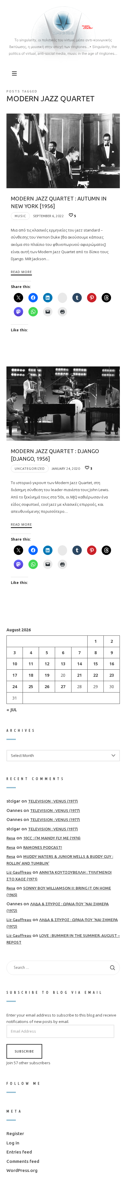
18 (30, 675)
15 (95, 663)
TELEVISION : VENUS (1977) (53, 801)
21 (79, 675)
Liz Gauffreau (18, 872)
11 (30, 663)
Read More (21, 272)
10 (14, 663)
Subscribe (24, 1051)
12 (47, 663)
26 (47, 686)
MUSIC (20, 216)
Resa (10, 838)
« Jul (11, 709)
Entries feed (19, 1151)
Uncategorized (30, 468)
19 (47, 675)
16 (111, 663)
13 (63, 663)
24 (14, 686)
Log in (12, 1142)
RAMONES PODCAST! (42, 847)
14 (79, 663)
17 (14, 675)
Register (15, 1133)
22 (95, 675)
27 (63, 686)
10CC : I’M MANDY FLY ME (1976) (52, 838)
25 (30, 686)
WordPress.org (22, 1170)
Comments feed (22, 1160)
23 (111, 675)
